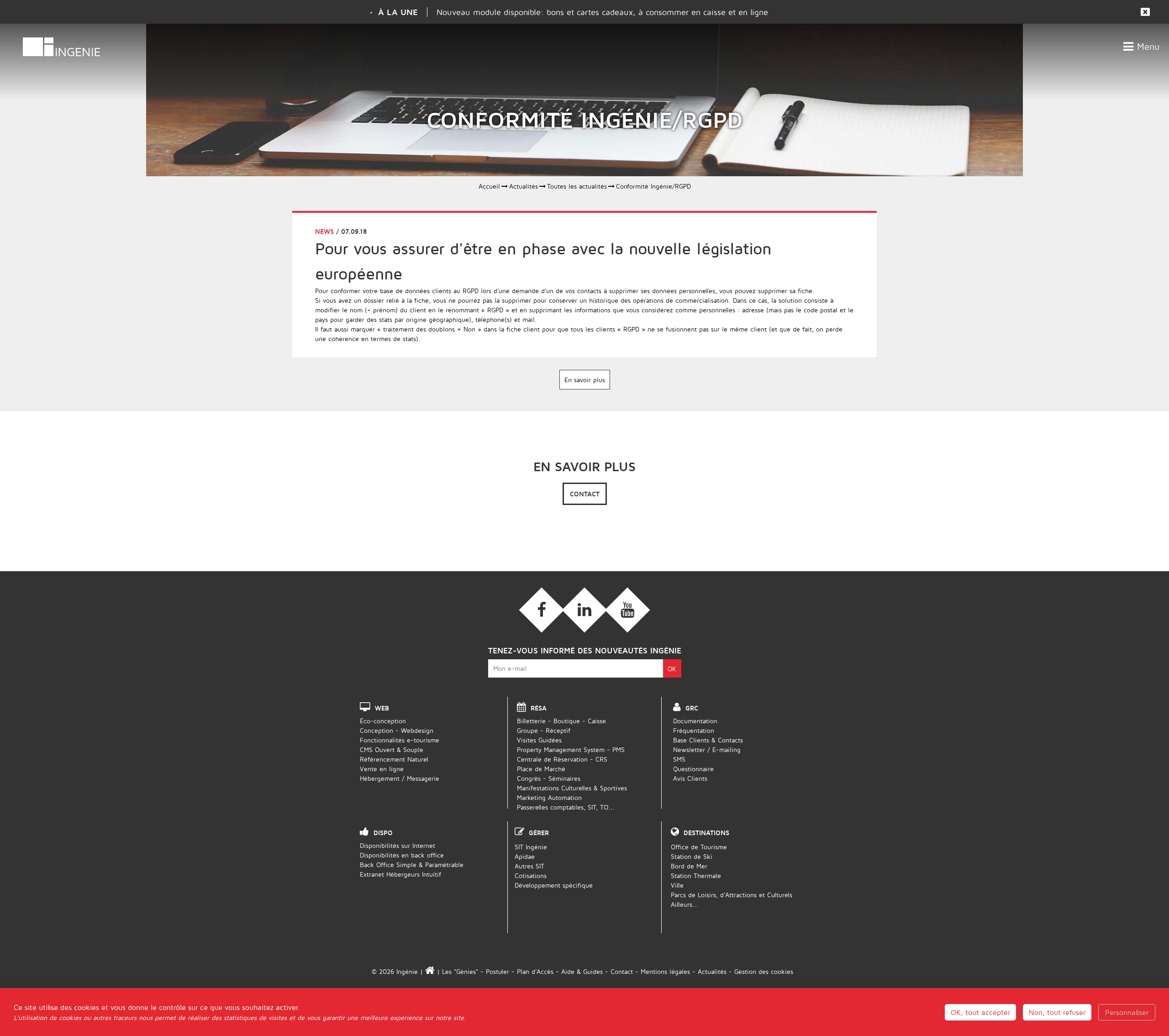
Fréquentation (693, 730)
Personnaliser (1126, 1012)
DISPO (383, 832)
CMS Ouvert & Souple (391, 749)
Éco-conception (383, 721)
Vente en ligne (382, 769)
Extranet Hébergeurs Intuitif (400, 874)
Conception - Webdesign (396, 730)
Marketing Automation (549, 797)
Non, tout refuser (1057, 1012)
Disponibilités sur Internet (397, 845)
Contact (585, 494)
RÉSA (539, 708)
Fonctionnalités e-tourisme (399, 740)
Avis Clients (690, 778)
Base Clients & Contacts (708, 740)
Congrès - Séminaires (548, 778)
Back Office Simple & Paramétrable (411, 864)
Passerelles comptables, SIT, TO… (566, 807)
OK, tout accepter (980, 1012)
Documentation (695, 721)
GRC (691, 708)
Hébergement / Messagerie (399, 778)
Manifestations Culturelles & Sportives (572, 788)
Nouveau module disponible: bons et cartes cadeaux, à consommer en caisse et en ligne (602, 12)
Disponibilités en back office (402, 855)
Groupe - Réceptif (543, 730)
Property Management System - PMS (571, 749)
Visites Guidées (539, 740)
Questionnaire (693, 769)
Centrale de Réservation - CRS (562, 759)
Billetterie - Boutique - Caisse (561, 721)
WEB (382, 708)
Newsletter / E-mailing (707, 749)
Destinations (706, 832)
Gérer (539, 832)
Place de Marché (541, 769)
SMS (679, 759)
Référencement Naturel (394, 759)
